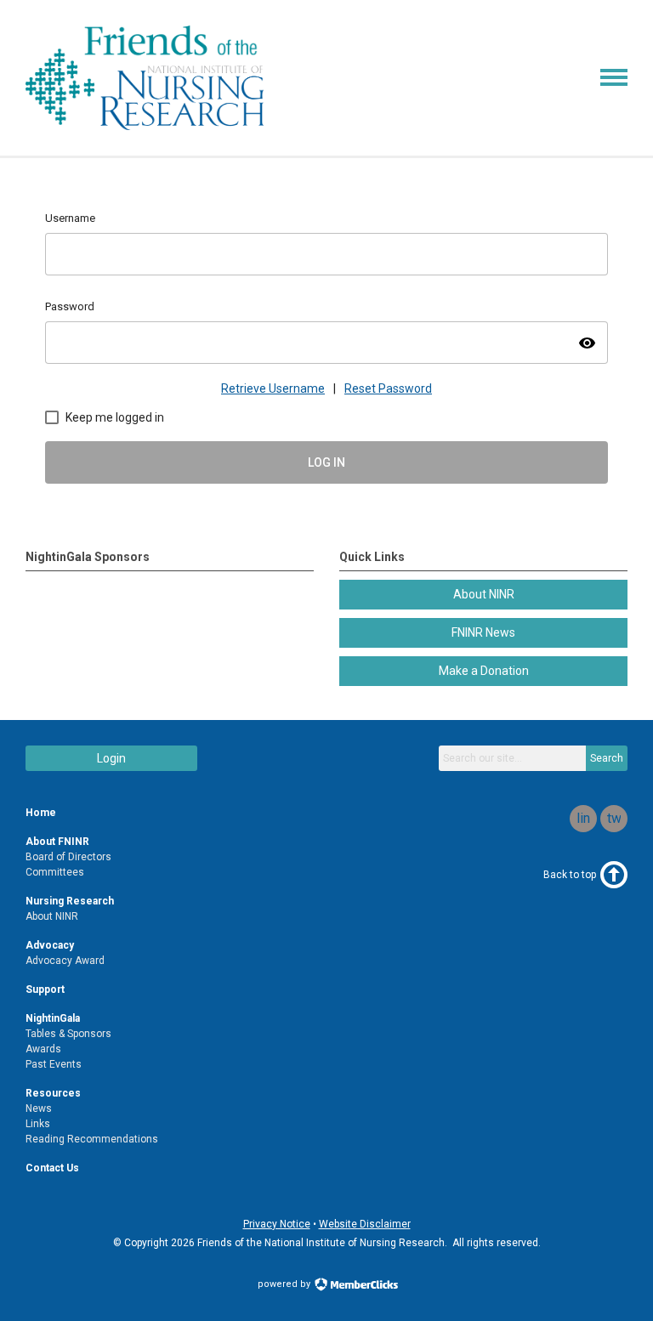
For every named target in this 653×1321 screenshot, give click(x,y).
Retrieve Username (273, 388)
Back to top (569, 875)
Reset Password (388, 388)
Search (606, 758)
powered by (285, 1284)
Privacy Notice (276, 1224)
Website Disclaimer (365, 1224)
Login (111, 758)
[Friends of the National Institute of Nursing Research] (145, 125)
